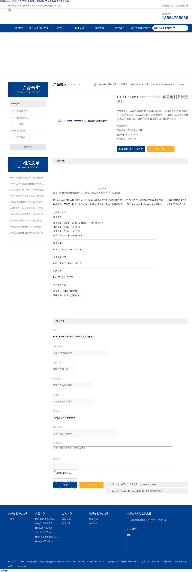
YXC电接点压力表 (43, 532)
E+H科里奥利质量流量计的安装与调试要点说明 (28, 214)
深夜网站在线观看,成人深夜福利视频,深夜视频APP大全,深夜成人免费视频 (34, 1)
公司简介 (12, 519)
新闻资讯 (79, 28)
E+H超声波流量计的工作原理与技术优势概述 (28, 226)
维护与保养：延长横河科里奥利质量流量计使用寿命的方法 (28, 190)
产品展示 (123, 84)
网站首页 (18, 28)
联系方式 (93, 519)
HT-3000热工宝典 (43, 528)
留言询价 (160, 148)
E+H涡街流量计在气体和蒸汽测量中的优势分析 (28, 202)
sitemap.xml (21, 566)
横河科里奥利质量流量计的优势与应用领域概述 (28, 220)
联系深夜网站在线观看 (140, 29)
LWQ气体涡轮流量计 (45, 523)
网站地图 (4, 570)
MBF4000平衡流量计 (45, 519)
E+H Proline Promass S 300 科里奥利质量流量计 (139, 491)
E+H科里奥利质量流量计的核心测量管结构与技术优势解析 (28, 177)
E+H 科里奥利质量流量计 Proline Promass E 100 (139, 484)
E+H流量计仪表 (20, 111)
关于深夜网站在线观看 (38, 29)
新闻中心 (67, 513)
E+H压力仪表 (19, 130)
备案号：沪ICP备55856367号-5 (123, 561)
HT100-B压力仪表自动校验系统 (46, 541)
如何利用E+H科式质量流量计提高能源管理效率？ (28, 208)
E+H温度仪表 (19, 137)
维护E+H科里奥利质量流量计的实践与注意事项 (28, 196)
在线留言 (120, 28)
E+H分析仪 (17, 124)
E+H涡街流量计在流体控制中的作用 (26, 233)
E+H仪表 (15, 103)
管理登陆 (167, 561)
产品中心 (59, 28)
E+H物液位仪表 (20, 117)
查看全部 (28, 147)
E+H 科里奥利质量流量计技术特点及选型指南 (28, 183)
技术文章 (99, 28)
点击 (42, 103)
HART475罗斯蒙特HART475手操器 (46, 537)
